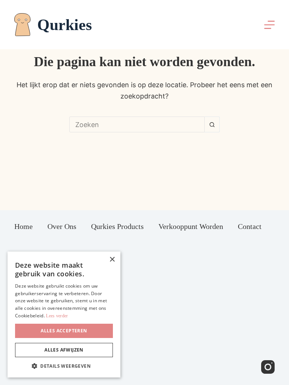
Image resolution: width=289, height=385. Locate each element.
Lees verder (57, 315)
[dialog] (64, 314)
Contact (250, 226)
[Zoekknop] (212, 124)
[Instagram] (268, 367)
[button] (64, 366)
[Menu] (269, 25)
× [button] (112, 259)
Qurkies (64, 24)
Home (23, 226)
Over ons (61, 226)
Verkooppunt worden (190, 226)
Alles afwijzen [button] (64, 350)
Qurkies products (117, 226)
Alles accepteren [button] (64, 330)
